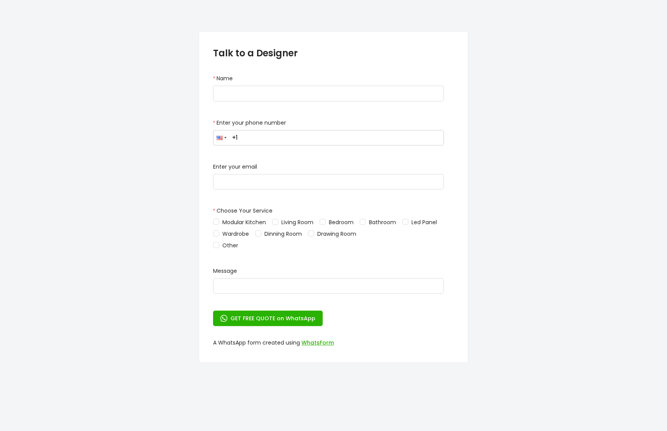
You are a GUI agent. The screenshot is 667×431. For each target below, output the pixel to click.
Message (225, 271)
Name (225, 78)
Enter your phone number (251, 123)
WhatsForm (317, 342)
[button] (221, 137)
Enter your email (235, 167)
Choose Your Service (245, 211)
